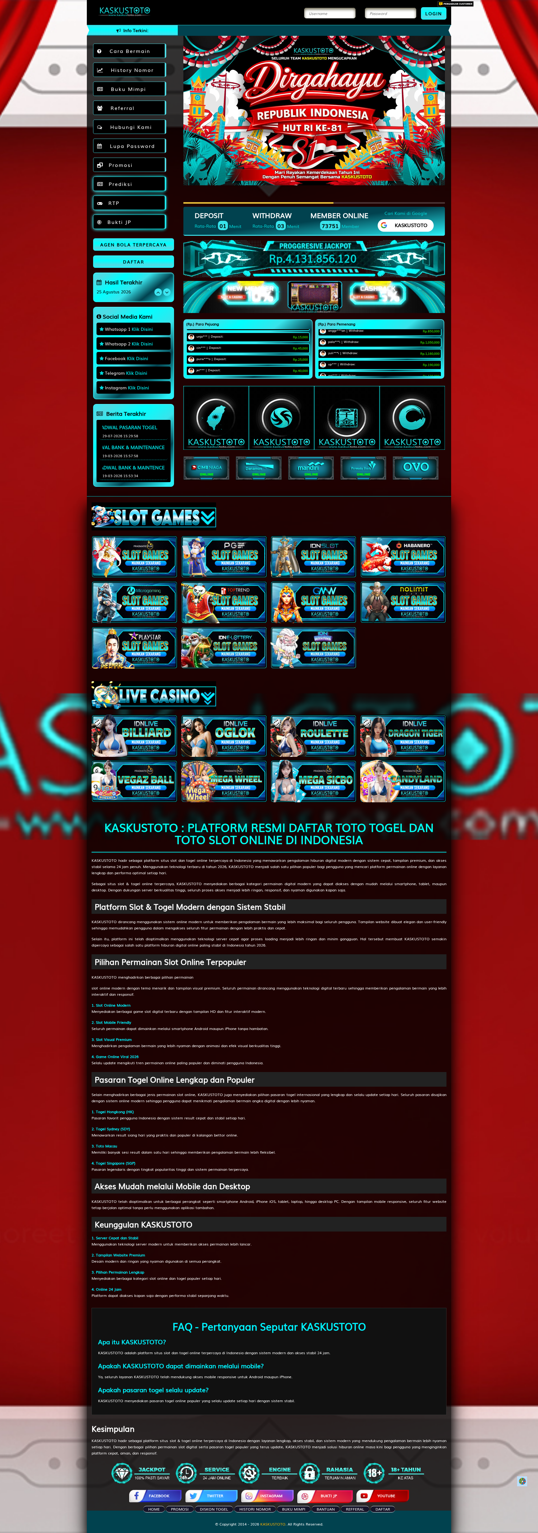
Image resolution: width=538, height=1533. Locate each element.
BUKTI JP (329, 1495)
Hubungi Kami (129, 127)
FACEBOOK (159, 1495)
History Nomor (130, 70)
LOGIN (433, 13)
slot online (101, 988)
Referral (120, 108)
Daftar (382, 1509)
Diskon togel (214, 1509)
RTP (113, 202)
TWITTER (215, 1495)
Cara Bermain (127, 51)
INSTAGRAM (271, 1495)
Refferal (355, 1509)
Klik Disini (142, 329)
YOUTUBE (386, 1495)
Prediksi (119, 183)
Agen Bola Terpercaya (133, 244)
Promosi (119, 164)
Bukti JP (118, 221)
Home (154, 1509)
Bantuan (326, 1509)
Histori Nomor (255, 1509)
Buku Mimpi (126, 89)
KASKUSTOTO (104, 860)
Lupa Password (130, 146)
